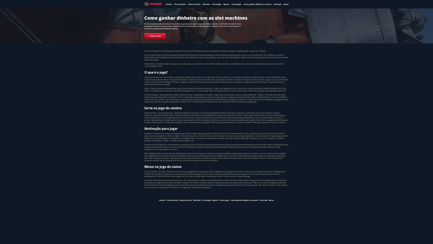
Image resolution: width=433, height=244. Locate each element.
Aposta (226, 4)
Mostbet (206, 4)
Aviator (169, 4)
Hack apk (277, 4)
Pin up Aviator (180, 4)
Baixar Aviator (194, 4)
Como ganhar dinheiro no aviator (257, 4)
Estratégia (216, 4)
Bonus (286, 4)
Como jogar (236, 4)
